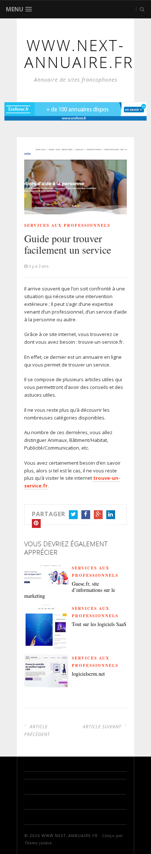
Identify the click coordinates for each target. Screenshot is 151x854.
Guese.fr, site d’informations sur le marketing (69, 590)
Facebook (85, 514)
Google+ (98, 514)
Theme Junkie (38, 843)
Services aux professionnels (67, 225)
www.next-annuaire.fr (69, 835)
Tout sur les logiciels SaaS (99, 624)
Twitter (73, 514)
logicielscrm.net (88, 674)
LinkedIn (110, 514)
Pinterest (36, 523)
